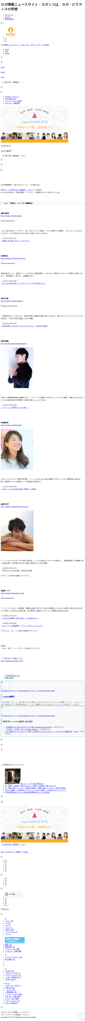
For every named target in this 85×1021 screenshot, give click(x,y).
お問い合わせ (10, 988)
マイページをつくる (12, 1001)
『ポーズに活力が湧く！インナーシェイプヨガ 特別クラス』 (23, 283)
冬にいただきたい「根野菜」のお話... (15, 852)
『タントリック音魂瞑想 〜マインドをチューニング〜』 (22, 626)
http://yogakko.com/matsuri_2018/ (12, 661)
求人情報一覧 (10, 959)
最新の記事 (9, 678)
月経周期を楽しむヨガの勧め (39, 792)
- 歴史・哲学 (9, 930)
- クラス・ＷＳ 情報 (12, 949)
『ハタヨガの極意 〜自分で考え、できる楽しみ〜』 (20, 618)
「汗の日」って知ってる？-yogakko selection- (21, 729)
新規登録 (10, 19)
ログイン (10, 15)
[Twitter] (10, 691)
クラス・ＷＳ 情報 (12, 999)
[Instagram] (47, 691)
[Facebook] (29, 691)
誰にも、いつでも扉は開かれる (32, 784)
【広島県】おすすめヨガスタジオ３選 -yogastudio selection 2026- (28, 727)
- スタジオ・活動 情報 (13, 951)
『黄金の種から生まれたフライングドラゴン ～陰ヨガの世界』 (25, 326)
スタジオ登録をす (11, 1003)
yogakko (33, 1017)
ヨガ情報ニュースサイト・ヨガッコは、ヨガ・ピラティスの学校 (25, 45)
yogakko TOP (9, 971)
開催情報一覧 (10, 947)
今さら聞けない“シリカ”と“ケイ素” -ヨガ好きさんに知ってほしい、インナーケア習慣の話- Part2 (41, 731)
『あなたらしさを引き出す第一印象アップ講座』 (19, 489)
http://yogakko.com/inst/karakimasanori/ (14, 343)
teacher (7, 53)
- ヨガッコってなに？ (13, 973)
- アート (8, 934)
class (6, 51)
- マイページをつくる (13, 975)
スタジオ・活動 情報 (12, 996)
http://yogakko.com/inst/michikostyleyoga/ (15, 507)
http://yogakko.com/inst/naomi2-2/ (12, 301)
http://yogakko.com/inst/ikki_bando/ (12, 593)
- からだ (8, 925)
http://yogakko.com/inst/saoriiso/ (11, 216)
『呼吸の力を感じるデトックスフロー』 (16, 241)
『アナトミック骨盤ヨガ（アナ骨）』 (15, 407)
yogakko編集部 (9, 697)
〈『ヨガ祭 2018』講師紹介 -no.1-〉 (19, 190)
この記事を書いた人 (12, 676)
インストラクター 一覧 (13, 957)
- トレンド (9, 927)
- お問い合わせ (10, 979)
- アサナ (8, 923)
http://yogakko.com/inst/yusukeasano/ (13, 258)
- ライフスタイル (11, 932)
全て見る (28, 721)
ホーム (7, 983)
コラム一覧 (9, 921)
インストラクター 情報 (13, 994)
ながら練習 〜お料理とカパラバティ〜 (51, 790)
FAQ (8, 17)
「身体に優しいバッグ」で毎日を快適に (51, 788)
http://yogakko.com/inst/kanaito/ (11, 425)
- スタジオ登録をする (13, 977)
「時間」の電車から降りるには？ (44, 786)
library (7, 49)
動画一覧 (8, 945)
